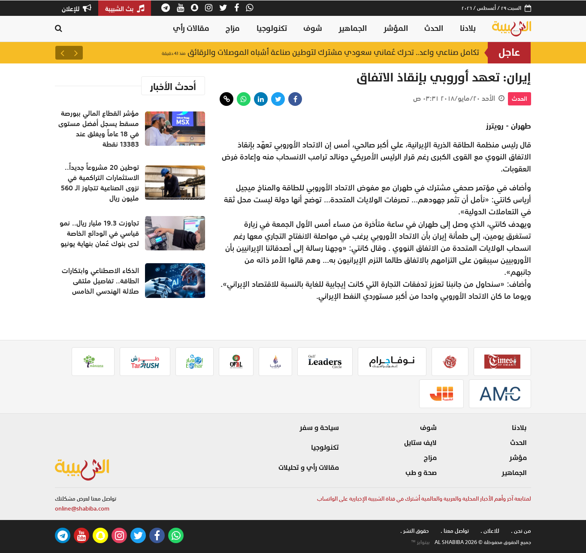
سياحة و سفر (319, 427)
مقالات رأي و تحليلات (308, 467)
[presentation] (76, 53)
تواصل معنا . (455, 531)
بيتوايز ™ (420, 542)
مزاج (233, 28)
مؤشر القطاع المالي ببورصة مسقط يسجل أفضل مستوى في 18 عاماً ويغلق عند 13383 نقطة (98, 128)
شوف (312, 28)
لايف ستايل (420, 442)
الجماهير (352, 28)
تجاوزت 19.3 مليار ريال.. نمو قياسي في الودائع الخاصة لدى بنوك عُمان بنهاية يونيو (99, 233)
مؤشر (518, 457)
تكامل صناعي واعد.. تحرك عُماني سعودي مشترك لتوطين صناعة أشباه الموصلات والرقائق (320, 52)
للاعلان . (489, 531)
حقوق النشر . (414, 531)
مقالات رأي (191, 28)
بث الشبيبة (120, 8)
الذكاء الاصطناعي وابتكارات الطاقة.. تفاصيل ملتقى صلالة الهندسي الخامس (100, 281)
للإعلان (71, 8)
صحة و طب (421, 472)
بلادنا (468, 28)
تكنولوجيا (272, 28)
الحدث (433, 28)
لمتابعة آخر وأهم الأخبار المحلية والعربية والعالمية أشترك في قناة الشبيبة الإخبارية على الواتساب (424, 499)
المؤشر (396, 28)
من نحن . (521, 531)
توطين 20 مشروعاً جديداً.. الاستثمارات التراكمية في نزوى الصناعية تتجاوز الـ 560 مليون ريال (100, 182)
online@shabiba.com (82, 508)
